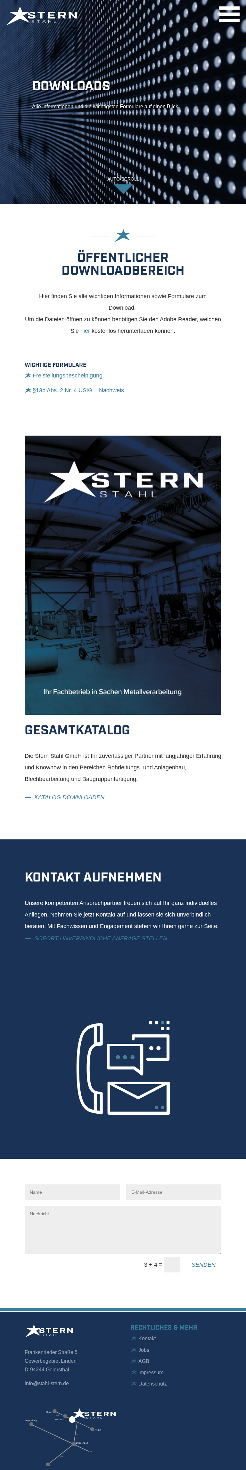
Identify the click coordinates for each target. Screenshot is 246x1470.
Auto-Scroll (123, 179)
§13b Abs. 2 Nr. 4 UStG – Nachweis (78, 390)
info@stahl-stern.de (47, 1383)
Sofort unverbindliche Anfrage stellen (100, 938)
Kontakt (147, 1338)
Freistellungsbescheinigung (67, 375)
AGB (143, 1361)
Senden (204, 1265)
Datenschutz (152, 1383)
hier (85, 331)
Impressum (150, 1372)
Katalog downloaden (69, 797)
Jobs (143, 1350)
